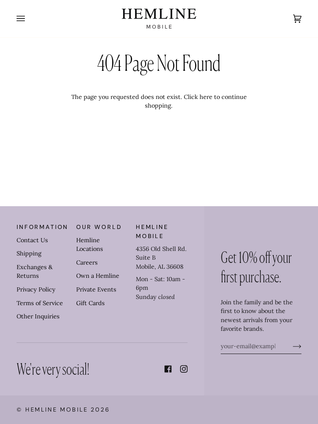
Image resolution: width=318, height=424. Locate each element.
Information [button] (42, 227)
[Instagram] (184, 369)
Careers (87, 262)
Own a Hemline (97, 275)
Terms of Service (40, 303)
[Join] (290, 346)
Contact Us (32, 240)
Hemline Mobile (56, 409)
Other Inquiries (38, 316)
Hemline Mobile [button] (152, 231)
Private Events (96, 289)
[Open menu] (29, 18)
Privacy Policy (36, 289)
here (206, 97)
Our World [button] (99, 227)
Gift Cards (90, 303)
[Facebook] (168, 369)
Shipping (29, 253)
